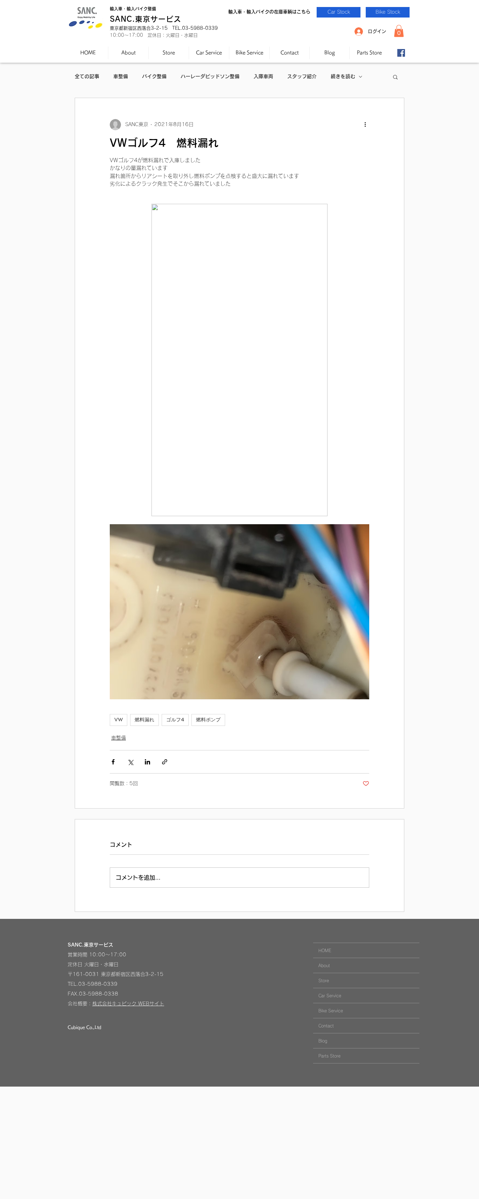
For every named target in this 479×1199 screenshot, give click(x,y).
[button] (399, 31)
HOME (324, 950)
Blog (322, 1041)
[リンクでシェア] (164, 761)
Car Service (329, 995)
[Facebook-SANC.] (401, 53)
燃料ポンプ (208, 719)
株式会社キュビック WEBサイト (128, 1003)
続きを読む (343, 76)
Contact (326, 1026)
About (324, 965)
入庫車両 (263, 76)
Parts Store (329, 1056)
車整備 (120, 76)
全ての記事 (87, 76)
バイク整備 (154, 76)
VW (118, 719)
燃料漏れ (144, 719)
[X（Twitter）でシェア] (130, 761)
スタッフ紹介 (302, 76)
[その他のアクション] (365, 124)
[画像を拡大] (239, 611)
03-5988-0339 (97, 984)
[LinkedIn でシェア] (147, 761)
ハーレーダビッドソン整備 (210, 76)
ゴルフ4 (175, 719)
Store (323, 980)
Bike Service (330, 1011)
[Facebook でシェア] (113, 761)
